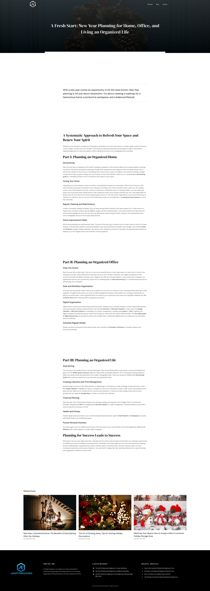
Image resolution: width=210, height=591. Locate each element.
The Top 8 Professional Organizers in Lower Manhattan (111, 568)
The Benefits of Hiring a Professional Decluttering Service (161, 577)
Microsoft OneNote (117, 309)
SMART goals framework (81, 373)
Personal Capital (101, 405)
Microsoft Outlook (77, 311)
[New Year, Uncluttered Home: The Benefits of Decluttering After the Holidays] (49, 512)
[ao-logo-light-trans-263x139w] (21, 564)
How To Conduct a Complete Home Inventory (157, 574)
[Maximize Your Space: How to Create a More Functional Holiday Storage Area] (160, 512)
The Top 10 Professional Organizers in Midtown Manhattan (112, 571)
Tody (92, 211)
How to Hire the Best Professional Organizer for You (159, 568)
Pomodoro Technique (116, 327)
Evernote (106, 309)
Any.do (81, 389)
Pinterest (69, 229)
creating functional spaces (130, 197)
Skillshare (66, 429)
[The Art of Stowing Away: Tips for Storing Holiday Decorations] (105, 512)
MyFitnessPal (123, 416)
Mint (81, 405)
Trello (131, 311)
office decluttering (118, 279)
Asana (124, 311)
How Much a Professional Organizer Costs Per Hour (159, 571)
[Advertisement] (105, 68)
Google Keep (85, 393)
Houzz (144, 227)
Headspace (135, 416)
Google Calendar (71, 389)
